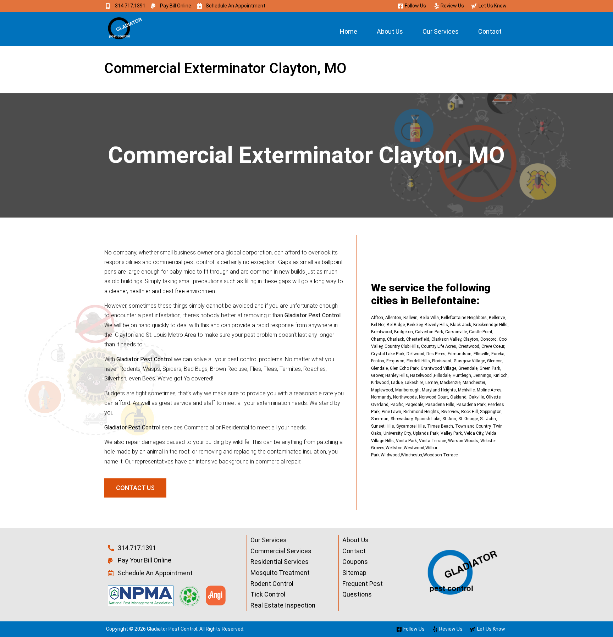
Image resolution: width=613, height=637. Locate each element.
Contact (490, 31)
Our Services (441, 31)
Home (348, 31)
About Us (390, 31)
